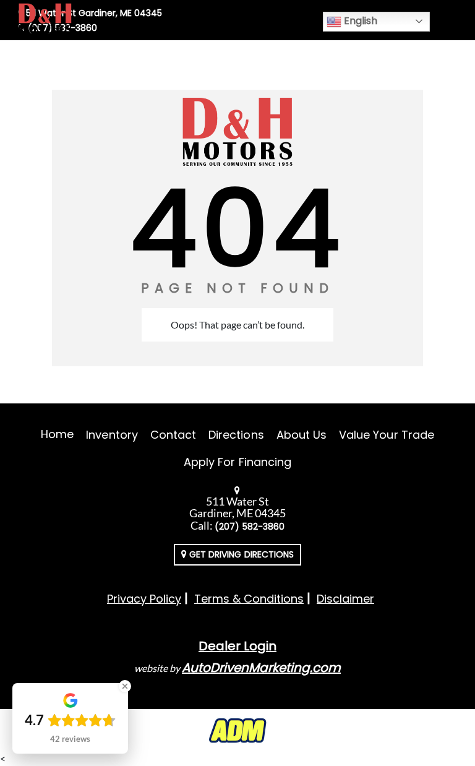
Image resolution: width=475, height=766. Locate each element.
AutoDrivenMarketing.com (261, 667)
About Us (301, 434)
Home (57, 434)
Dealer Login (237, 646)
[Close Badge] (125, 686)
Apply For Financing (237, 462)
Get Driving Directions (240, 554)
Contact (173, 434)
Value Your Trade (386, 434)
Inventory (111, 434)
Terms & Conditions (249, 598)
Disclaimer (345, 598)
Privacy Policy (144, 598)
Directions (236, 434)
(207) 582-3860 (250, 526)
